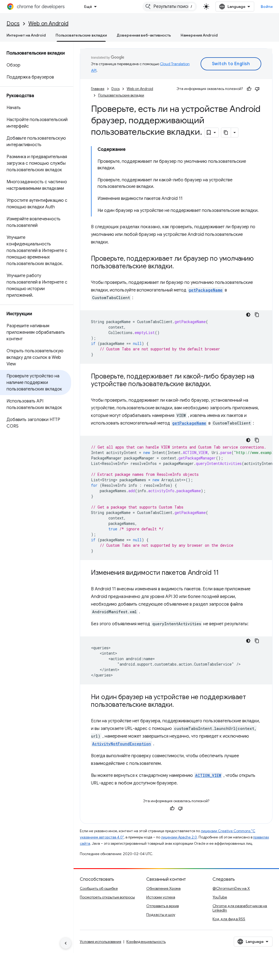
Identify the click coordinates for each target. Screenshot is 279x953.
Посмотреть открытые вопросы (107, 897)
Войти (267, 6)
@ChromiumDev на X (231, 888)
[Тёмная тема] (248, 314)
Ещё (88, 6)
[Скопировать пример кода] (257, 314)
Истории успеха (160, 897)
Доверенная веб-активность (144, 35)
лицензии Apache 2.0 (179, 837)
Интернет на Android (26, 35)
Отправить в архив (162, 905)
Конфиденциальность (146, 941)
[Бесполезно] (257, 89)
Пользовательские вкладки (81, 35)
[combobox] (169, 6)
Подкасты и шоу (160, 914)
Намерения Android (199, 35)
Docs (13, 23)
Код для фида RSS (229, 918)
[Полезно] (249, 89)
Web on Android (48, 23)
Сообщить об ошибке (99, 888)
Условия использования (100, 941)
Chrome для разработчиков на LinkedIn (240, 908)
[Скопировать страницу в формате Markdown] (226, 132)
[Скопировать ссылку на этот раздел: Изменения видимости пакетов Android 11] (224, 573)
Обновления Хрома (163, 888)
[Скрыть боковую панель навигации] (65, 943)
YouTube (220, 897)
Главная (97, 88)
